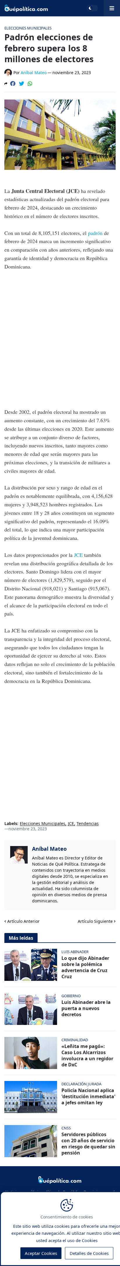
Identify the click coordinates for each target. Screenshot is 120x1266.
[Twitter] (21, 83)
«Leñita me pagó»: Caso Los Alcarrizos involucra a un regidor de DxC (87, 1055)
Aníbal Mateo (49, 848)
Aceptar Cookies (41, 1253)
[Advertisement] (60, 339)
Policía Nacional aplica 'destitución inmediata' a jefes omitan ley (88, 1096)
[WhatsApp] (30, 83)
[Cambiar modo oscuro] (92, 8)
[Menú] (112, 8)
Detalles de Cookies (89, 1253)
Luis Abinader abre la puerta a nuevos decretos (86, 1008)
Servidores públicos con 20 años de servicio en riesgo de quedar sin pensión (88, 1143)
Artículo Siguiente (95, 921)
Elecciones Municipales (42, 824)
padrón (96, 232)
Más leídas (21, 938)
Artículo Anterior (23, 921)
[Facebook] (12, 83)
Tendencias (88, 824)
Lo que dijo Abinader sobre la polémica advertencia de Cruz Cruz (85, 967)
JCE (79, 554)
